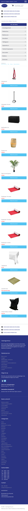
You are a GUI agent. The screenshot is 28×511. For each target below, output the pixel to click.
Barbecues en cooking (6, 425)
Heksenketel (4, 415)
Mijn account (4, 356)
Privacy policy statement (6, 367)
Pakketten (5, 31)
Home (10, 21)
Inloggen (7, 1)
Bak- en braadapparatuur (6, 446)
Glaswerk (3, 436)
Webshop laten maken (6, 508)
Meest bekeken (16, 64)
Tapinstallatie (4, 443)
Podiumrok (3, 408)
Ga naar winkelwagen (19, 6)
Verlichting (3, 462)
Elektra (4, 56)
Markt (2, 451)
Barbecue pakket (5, 402)
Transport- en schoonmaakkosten (8, 362)
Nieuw (11, 64)
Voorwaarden (4, 366)
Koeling (3, 441)
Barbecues (5, 35)
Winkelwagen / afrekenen (7, 359)
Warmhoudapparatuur (6, 444)
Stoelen (3, 430)
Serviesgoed (4, 438)
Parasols (3, 452)
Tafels (2, 431)
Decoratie (5, 52)
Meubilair (5, 38)
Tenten (2, 454)
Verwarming (4, 460)
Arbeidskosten (4, 361)
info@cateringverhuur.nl (6, 487)
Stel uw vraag (14, 24)
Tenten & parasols (7, 49)
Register (11, 1)
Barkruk (3, 410)
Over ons (3, 1)
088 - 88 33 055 (10, 386)
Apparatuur (5, 45)
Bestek (2, 434)
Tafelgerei (5, 42)
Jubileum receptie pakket (6, 403)
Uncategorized (6, 28)
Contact (15, 1)
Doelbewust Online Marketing (18, 508)
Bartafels (3, 428)
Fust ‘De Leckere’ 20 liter (6, 413)
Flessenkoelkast (5, 411)
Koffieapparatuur (5, 447)
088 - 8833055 (4, 485)
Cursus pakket (4, 405)
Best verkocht (4, 64)
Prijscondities (4, 364)
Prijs (8, 64)
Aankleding (3, 457)
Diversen (4, 59)
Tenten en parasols (5, 449)
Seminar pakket (4, 407)
